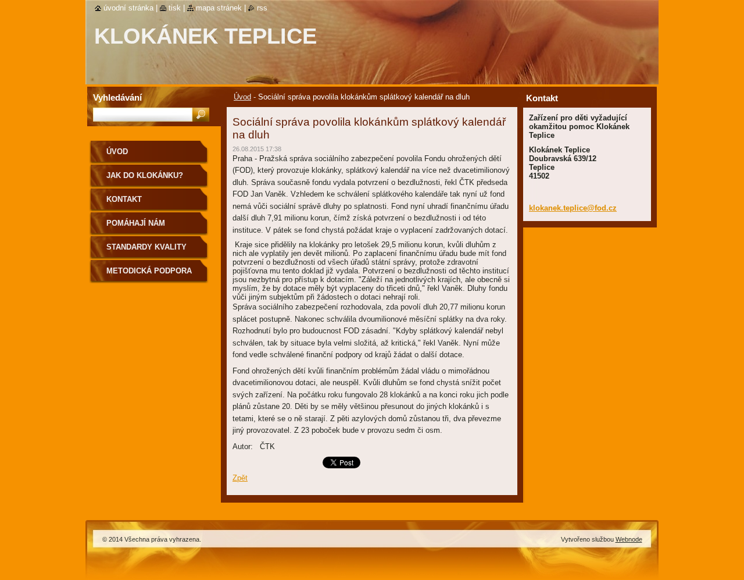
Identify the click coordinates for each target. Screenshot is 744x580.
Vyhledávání (117, 97)
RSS (262, 7)
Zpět (240, 478)
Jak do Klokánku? (144, 175)
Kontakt (124, 199)
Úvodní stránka (128, 7)
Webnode (629, 539)
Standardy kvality (146, 247)
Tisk (175, 7)
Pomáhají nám (135, 223)
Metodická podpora (149, 270)
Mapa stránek (219, 7)
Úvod (242, 96)
